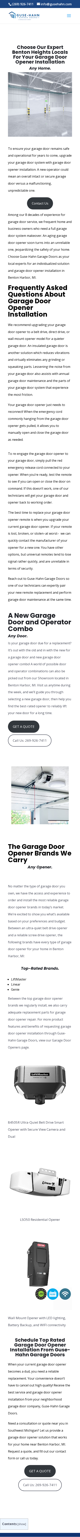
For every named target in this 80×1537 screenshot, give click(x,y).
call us (24, 1458)
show (21, 1524)
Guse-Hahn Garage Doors (46, 578)
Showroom (46, 678)
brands (31, 907)
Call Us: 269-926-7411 (30, 740)
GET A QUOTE (24, 726)
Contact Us (40, 203)
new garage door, (37, 699)
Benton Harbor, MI (51, 1444)
